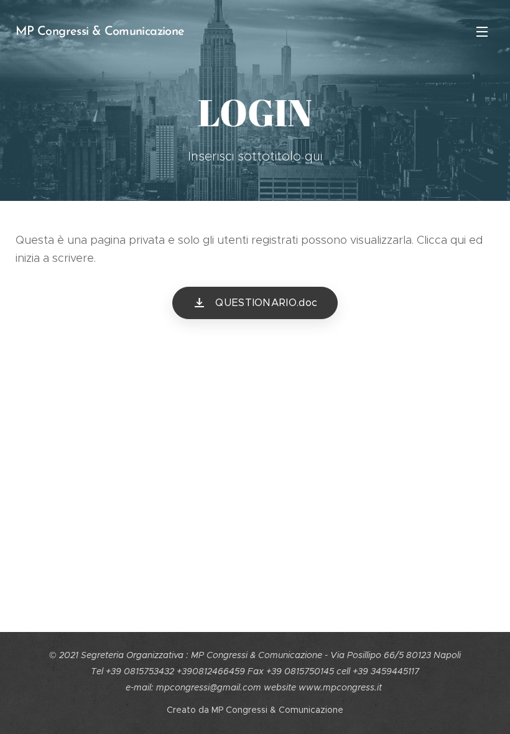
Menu (482, 31)
